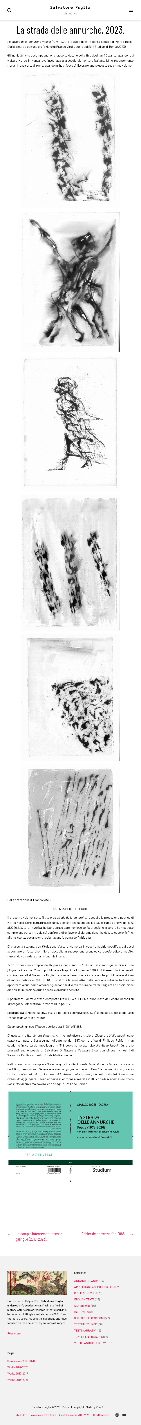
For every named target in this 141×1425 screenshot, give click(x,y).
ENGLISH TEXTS (84, 1299)
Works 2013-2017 (17, 1373)
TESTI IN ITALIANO (85, 1324)
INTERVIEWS (82, 1311)
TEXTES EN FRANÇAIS (88, 1336)
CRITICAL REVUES (85, 1293)
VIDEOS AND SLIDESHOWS (90, 1343)
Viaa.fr (100, 1407)
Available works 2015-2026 (74, 1415)
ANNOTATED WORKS (87, 1280)
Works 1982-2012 (17, 1367)
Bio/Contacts (101, 1415)
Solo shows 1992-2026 (21, 1361)
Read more (14, 1333)
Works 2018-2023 (17, 1379)
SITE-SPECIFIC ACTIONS (89, 1318)
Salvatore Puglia (70, 7)
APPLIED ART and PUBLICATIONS (95, 1287)
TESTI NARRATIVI (85, 1330)
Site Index (21, 1415)
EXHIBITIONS (82, 1305)
